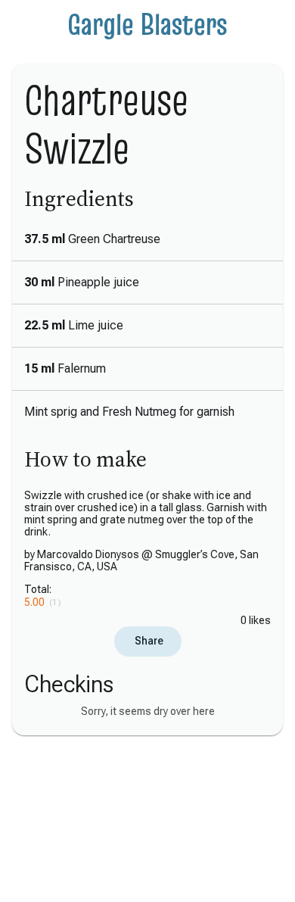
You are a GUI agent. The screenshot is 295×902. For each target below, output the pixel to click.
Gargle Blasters (147, 24)
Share (147, 641)
